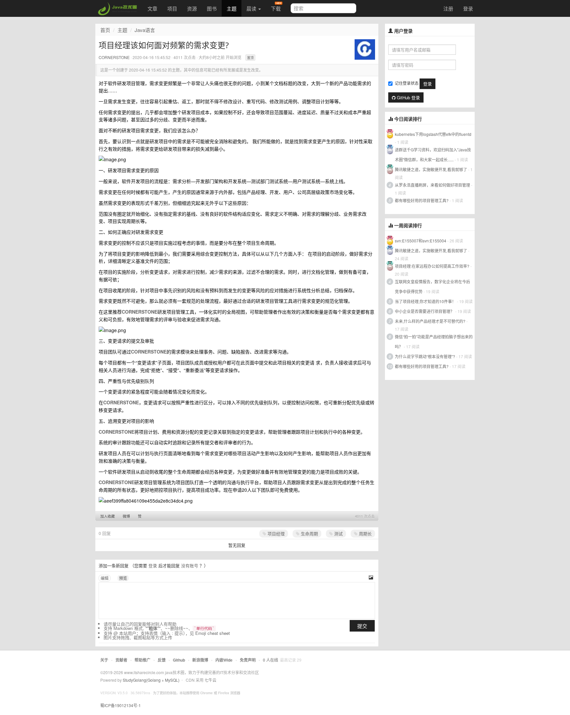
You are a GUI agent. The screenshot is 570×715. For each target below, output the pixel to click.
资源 (192, 8)
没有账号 (189, 565)
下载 (276, 8)
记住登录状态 (407, 83)
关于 (104, 660)
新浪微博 (200, 660)
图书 (212, 8)
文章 (152, 8)
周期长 (365, 533)
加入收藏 (107, 516)
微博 (126, 516)
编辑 (105, 578)
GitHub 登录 (408, 97)
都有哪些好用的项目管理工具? (422, 200)
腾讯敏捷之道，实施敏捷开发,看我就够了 (431, 169)
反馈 (162, 660)
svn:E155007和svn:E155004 (420, 240)
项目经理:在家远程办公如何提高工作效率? (432, 266)
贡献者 (121, 660)
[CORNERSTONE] (365, 49)
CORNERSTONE (114, 57)
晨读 (252, 8)
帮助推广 (142, 660)
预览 (123, 578)
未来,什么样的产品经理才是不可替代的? (430, 321)
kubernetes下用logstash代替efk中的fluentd (433, 134)
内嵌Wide (224, 660)
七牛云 (210, 680)
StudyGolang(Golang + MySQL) (151, 680)
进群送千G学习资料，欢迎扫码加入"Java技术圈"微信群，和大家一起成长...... (433, 154)
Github (179, 660)
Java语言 (145, 29)
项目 (172, 8)
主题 (232, 8)
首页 (105, 29)
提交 (362, 625)
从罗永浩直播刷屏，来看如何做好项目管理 (432, 185)
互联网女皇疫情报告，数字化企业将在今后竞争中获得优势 (432, 286)
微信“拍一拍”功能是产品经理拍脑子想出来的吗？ (434, 341)
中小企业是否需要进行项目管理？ (424, 311)
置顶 (250, 57)
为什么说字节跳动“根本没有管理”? (425, 356)
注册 (448, 8)
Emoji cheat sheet (212, 633)
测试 (338, 533)
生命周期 (309, 533)
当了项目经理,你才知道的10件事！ (425, 301)
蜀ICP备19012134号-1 (120, 705)
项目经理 (275, 533)
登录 (468, 8)
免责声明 (248, 660)
